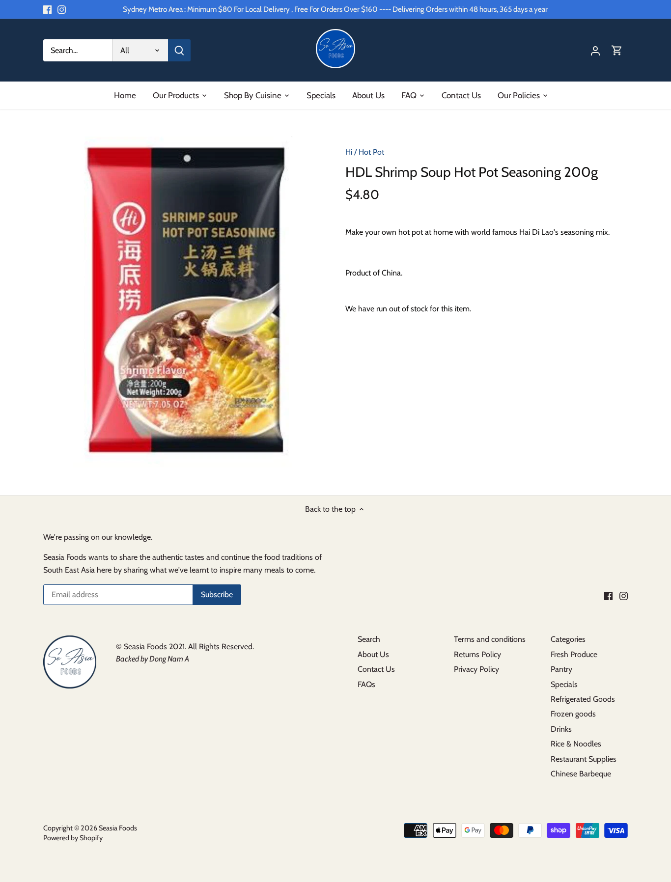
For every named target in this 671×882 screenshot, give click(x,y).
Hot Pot (371, 152)
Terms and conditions (490, 639)
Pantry (561, 669)
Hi (348, 152)
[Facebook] (47, 9)
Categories (568, 639)
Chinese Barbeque (581, 773)
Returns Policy (477, 654)
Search (369, 639)
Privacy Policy (476, 669)
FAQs (366, 684)
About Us (373, 654)
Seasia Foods (118, 828)
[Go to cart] (617, 50)
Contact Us (376, 669)
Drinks (561, 729)
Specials (564, 684)
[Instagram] (61, 9)
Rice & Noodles (576, 743)
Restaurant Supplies (583, 759)
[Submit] (179, 50)
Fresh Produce (574, 654)
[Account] (595, 50)
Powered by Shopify (73, 837)
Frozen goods (573, 713)
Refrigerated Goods (583, 699)
